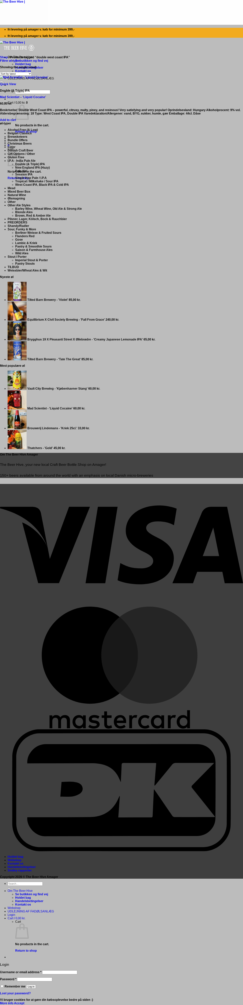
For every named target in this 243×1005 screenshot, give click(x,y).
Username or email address (20, 972)
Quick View (8, 84)
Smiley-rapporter (20, 870)
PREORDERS (17, 222)
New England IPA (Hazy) (32, 167)
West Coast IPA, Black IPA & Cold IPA (42, 184)
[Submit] (9, 888)
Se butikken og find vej (31, 60)
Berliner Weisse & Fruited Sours (38, 232)
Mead (11, 188)
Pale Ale (21, 171)
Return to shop (26, 950)
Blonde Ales (24, 212)
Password (8, 979)
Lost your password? (15, 993)
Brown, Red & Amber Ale (33, 215)
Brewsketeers (17, 136)
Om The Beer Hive (20, 890)
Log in (31, 986)
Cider (11, 147)
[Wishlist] (1, 81)
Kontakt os (23, 71)
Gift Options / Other (21, 153)
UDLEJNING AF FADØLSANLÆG (31, 911)
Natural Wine (17, 195)
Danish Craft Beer (20, 150)
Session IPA (24, 174)
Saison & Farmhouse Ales (34, 249)
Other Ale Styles (19, 205)
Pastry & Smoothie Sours (33, 246)
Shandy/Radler (18, 225)
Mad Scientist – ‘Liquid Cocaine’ (23, 97)
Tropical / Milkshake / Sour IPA (36, 181)
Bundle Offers (18, 140)
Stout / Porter (17, 256)
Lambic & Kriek (26, 243)
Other (12, 201)
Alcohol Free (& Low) (23, 129)
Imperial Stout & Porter (31, 260)
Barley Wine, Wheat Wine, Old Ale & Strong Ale (48, 208)
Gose (19, 239)
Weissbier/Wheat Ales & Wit (27, 270)
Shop (4, 57)
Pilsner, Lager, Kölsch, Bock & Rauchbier (37, 219)
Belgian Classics (20, 133)
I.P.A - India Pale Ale (22, 160)
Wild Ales (21, 253)
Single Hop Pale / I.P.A (31, 177)
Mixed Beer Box (19, 191)
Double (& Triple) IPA (30, 164)
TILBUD (13, 267)
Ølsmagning (16, 198)
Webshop (14, 860)
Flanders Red (25, 236)
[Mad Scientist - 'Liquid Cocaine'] (24, 77)
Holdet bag (23, 64)
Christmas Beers (20, 143)
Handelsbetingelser (22, 867)
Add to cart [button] (8, 120)
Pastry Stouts (25, 263)
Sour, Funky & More (22, 229)
